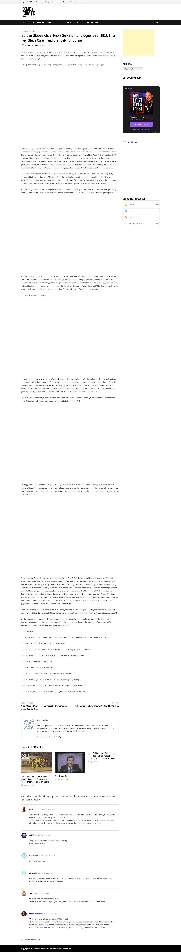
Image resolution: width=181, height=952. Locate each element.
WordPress (61, 949)
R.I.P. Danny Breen (62, 776)
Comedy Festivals (73, 23)
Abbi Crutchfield (36, 913)
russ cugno (33, 855)
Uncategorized (29, 31)
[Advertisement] (138, 42)
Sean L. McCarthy (32, 45)
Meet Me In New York (91, 23)
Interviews (73, 2)
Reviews (65, 2)
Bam (69, 949)
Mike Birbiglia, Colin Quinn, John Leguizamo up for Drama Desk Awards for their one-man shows (101, 756)
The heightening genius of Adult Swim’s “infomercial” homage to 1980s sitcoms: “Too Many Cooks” (35, 779)
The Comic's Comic (41, 949)
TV (22, 31)
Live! (80, 2)
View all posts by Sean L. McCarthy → (50, 737)
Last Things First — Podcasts (51, 2)
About (37, 2)
